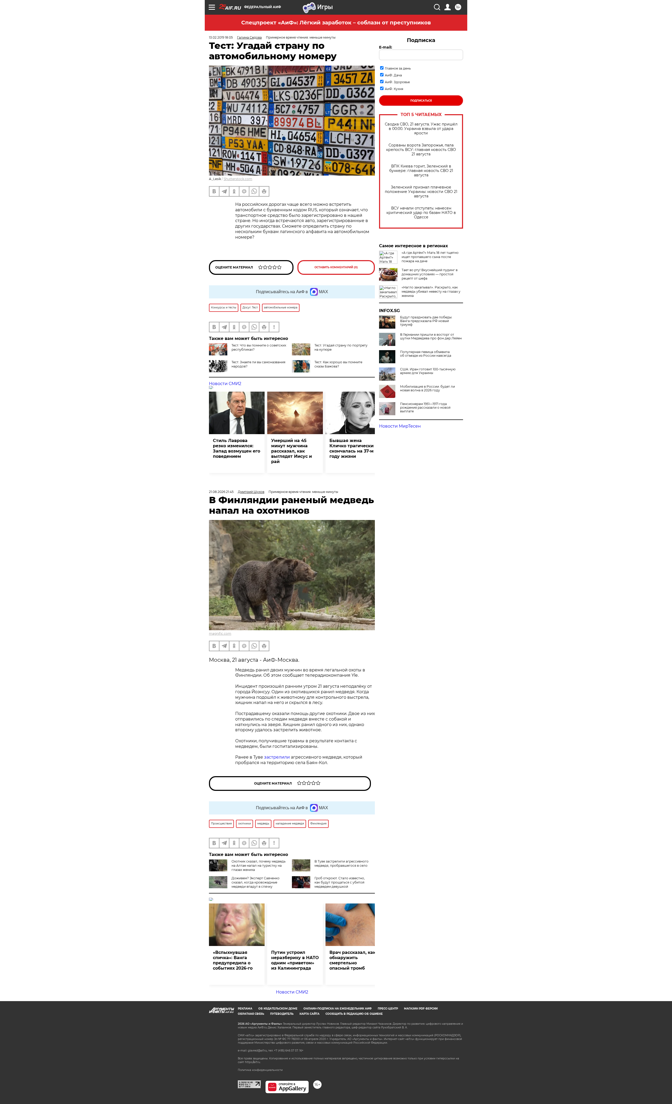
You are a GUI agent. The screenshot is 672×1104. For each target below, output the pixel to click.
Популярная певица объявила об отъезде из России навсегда (425, 354)
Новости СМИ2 (225, 383)
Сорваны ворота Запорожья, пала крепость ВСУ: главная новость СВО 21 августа (421, 149)
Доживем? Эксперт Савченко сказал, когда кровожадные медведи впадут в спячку (256, 882)
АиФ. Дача (393, 75)
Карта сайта (309, 1014)
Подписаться (421, 100)
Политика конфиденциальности (260, 1070)
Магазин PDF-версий (421, 1008)
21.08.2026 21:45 (221, 492)
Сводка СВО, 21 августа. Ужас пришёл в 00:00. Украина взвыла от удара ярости (421, 128)
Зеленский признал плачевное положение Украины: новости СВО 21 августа (421, 191)
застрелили (277, 757)
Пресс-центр (388, 1008)
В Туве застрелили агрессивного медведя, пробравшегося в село (341, 863)
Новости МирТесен (400, 426)
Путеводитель (281, 1014)
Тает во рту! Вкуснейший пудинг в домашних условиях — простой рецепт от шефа (430, 274)
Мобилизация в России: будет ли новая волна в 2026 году (427, 388)
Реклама (245, 1008)
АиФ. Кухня (394, 89)
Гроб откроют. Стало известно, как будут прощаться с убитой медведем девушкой (339, 882)
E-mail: (385, 47)
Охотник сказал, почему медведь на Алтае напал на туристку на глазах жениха (259, 865)
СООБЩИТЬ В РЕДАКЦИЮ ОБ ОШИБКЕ (354, 1014)
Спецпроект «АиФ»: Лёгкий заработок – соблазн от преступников (336, 22)
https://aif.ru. (253, 1062)
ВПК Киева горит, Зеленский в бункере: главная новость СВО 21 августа (421, 170)
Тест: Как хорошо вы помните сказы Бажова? (338, 364)
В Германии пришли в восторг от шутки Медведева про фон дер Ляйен (431, 336)
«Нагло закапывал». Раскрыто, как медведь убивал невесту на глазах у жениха (431, 291)
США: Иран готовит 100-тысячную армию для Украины (427, 371)
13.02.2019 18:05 (221, 37)
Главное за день (398, 68)
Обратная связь (251, 1014)
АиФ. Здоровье (397, 82)
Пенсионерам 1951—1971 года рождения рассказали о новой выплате (425, 407)
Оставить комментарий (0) (336, 267)
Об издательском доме (277, 1008)
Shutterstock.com (238, 179)
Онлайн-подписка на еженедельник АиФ (337, 1008)
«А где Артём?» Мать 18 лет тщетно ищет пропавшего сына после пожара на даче (430, 257)
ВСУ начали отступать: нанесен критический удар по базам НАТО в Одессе (421, 212)
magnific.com (220, 633)
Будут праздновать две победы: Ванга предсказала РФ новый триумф (426, 321)
